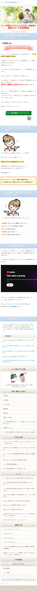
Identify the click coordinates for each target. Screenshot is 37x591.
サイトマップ (4, 583)
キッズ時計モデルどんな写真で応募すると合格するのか (18, 478)
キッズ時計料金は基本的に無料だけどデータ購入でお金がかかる (19, 489)
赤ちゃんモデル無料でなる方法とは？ (13, 509)
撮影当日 (5, 413)
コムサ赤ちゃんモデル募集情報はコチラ (11, 356)
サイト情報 (6, 572)
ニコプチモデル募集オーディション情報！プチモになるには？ (16, 351)
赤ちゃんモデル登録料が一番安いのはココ (14, 505)
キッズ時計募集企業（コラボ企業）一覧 (14, 468)
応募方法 (5, 395)
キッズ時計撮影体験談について (12, 2)
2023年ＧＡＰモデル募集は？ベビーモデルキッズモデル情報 (19, 448)
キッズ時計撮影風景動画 (10, 464)
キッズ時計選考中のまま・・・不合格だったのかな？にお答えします (19, 422)
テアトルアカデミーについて (11, 529)
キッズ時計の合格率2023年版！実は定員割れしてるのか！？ (16, 340)
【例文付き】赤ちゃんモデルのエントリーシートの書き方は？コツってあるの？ (19, 514)
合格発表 (5, 400)
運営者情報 (6, 568)
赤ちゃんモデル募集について (12, 306)
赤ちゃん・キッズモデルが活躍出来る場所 (14, 460)
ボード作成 (6, 404)
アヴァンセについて (8, 538)
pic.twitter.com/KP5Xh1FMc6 (22, 327)
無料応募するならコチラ (19, 386)
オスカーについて (8, 533)
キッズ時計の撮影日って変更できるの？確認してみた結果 (19, 432)
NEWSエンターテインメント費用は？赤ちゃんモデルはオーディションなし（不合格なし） (19, 553)
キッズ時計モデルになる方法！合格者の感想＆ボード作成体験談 (18, 26)
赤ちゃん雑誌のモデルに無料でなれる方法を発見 (16, 500)
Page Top (18, 579)
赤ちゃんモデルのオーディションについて (14, 520)
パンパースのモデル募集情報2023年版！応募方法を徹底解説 (19, 454)
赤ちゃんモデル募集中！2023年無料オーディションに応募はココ (17, 345)
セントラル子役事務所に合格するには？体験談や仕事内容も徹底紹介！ (19, 547)
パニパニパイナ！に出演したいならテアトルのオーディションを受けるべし (19, 442)
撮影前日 (5, 408)
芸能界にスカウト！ (8, 427)
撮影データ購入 (7, 417)
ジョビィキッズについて (10, 542)
